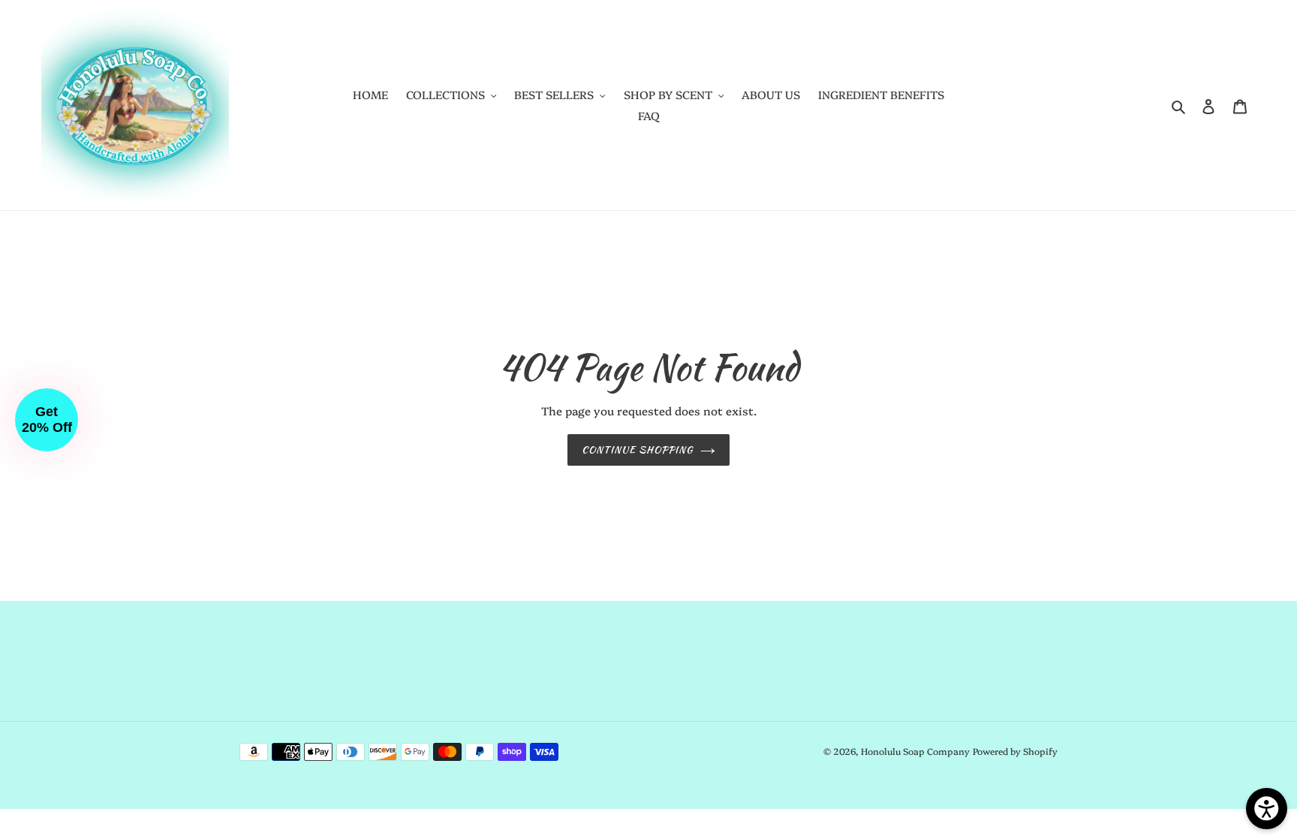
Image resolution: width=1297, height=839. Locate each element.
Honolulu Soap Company (915, 750)
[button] (46, 419)
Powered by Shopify (1015, 750)
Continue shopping (638, 449)
